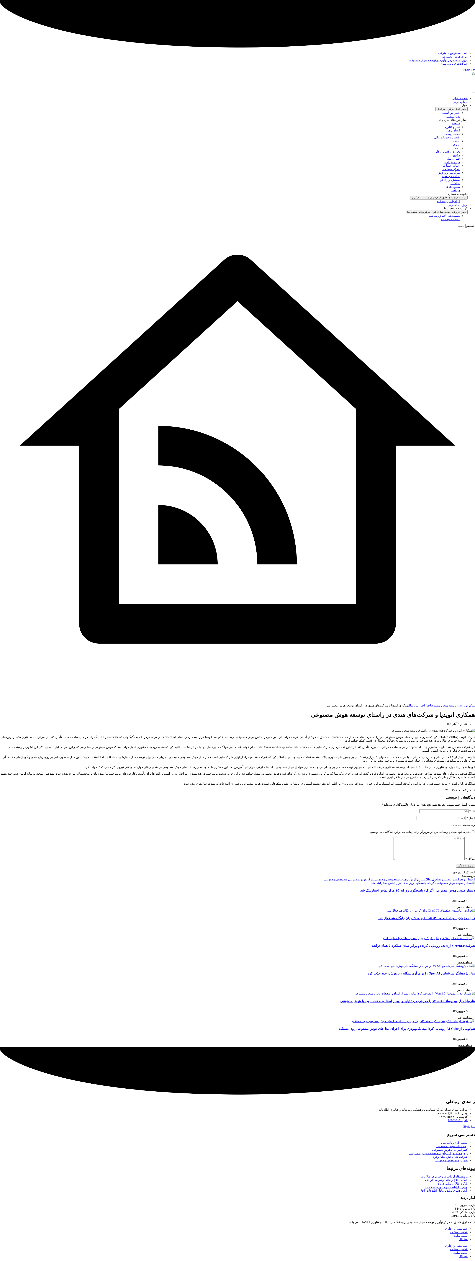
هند (345, 879)
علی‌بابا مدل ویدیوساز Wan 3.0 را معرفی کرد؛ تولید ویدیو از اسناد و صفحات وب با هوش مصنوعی (407, 1001)
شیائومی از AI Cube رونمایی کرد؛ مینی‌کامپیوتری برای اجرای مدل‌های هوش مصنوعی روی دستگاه (407, 1029)
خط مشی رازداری (456, 1228)
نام (472, 811)
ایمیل (470, 818)
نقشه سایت (460, 1235)
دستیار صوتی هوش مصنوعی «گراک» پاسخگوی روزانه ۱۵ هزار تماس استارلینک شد (417, 890)
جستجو (470, 225)
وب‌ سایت (469, 824)
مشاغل (463, 1239)
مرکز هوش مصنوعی (361, 879)
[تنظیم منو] (473, 92)
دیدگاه (470, 859)
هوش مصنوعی (333, 879)
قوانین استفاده (459, 1232)
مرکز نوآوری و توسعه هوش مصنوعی (397, 879)
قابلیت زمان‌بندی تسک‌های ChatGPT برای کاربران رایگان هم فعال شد (426, 918)
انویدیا (471, 879)
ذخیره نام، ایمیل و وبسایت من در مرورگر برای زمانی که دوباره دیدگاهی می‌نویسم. (420, 831)
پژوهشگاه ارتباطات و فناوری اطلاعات (444, 879)
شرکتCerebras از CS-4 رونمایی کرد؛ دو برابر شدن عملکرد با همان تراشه (423, 946)
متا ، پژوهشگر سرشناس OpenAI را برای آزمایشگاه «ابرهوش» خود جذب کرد (421, 973)
